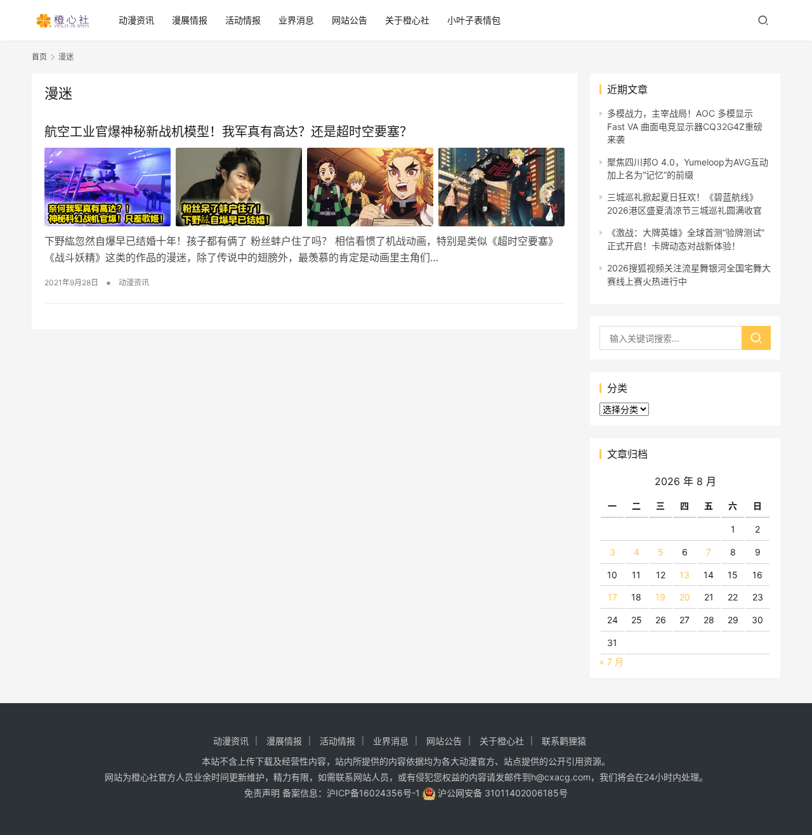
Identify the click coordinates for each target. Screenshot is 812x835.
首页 (39, 56)
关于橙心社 (407, 20)
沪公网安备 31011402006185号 (501, 792)
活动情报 (243, 20)
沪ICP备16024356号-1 (373, 792)
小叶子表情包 (474, 20)
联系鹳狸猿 (564, 740)
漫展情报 (189, 20)
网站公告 (349, 20)
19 (660, 597)
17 (612, 597)
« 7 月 (611, 661)
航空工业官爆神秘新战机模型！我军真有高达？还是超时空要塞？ (228, 131)
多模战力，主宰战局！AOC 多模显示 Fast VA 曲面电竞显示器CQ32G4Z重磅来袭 (685, 126)
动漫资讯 (136, 20)
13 (684, 574)
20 (684, 597)
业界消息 (296, 20)
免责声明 (262, 792)
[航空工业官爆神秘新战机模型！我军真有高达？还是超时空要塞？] (304, 187)
